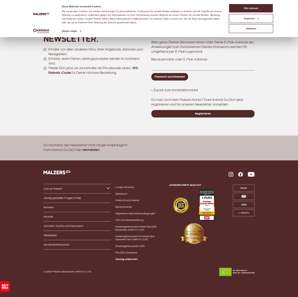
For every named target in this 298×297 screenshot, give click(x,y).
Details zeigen (69, 31)
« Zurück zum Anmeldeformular (174, 90)
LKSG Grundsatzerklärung (129, 220)
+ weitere (243, 213)
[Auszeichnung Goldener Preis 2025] (181, 205)
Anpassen (249, 18)
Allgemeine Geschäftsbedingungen (135, 214)
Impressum (121, 194)
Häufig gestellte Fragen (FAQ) (62, 198)
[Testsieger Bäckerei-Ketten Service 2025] (207, 205)
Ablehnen (251, 28)
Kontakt (48, 217)
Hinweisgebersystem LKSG (130, 246)
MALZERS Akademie (126, 253)
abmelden (90, 150)
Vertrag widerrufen (126, 259)
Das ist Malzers (53, 189)
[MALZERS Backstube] (56, 172)
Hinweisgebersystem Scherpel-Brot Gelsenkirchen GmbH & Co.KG (135, 238)
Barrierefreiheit (123, 207)
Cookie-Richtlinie (124, 187)
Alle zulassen (251, 8)
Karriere (49, 207)
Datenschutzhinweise (127, 200)
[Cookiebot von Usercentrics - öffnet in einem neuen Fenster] (41, 31)
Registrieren (203, 114)
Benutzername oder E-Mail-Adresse (179, 59)
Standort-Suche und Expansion (63, 226)
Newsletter (50, 235)
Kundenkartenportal (56, 245)
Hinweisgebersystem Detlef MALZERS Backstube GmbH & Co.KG (136, 228)
